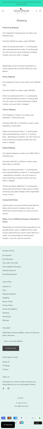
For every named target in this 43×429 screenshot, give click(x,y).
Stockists (6, 313)
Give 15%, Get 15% (10, 263)
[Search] (36, 11)
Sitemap (6, 320)
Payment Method (9, 294)
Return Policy (8, 301)
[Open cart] (40, 11)
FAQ (4, 290)
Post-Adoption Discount (12, 267)
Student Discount (9, 270)
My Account (7, 255)
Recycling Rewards (10, 274)
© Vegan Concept (21, 403)
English (20, 398)
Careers (5, 369)
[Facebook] (3, 388)
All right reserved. (21, 406)
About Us (6, 362)
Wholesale (7, 316)
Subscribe (11, 348)
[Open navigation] (3, 11)
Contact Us (7, 286)
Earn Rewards (8, 259)
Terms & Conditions (10, 309)
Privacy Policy (8, 305)
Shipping (6, 298)
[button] (38, 423)
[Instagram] (8, 388)
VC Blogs (6, 365)
